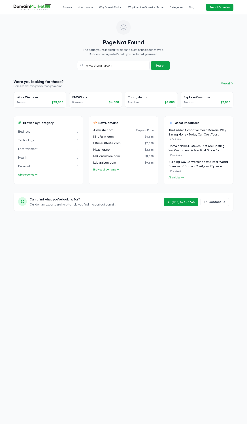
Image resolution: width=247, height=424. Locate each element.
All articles (174, 177)
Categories (176, 7)
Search (160, 65)
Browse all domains (104, 169)
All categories (26, 174)
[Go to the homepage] (32, 7)
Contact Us (217, 202)
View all (225, 83)
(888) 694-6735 (183, 202)
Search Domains (220, 7)
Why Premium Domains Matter (146, 7)
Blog (191, 7)
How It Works (85, 7)
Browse (67, 7)
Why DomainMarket (110, 7)
